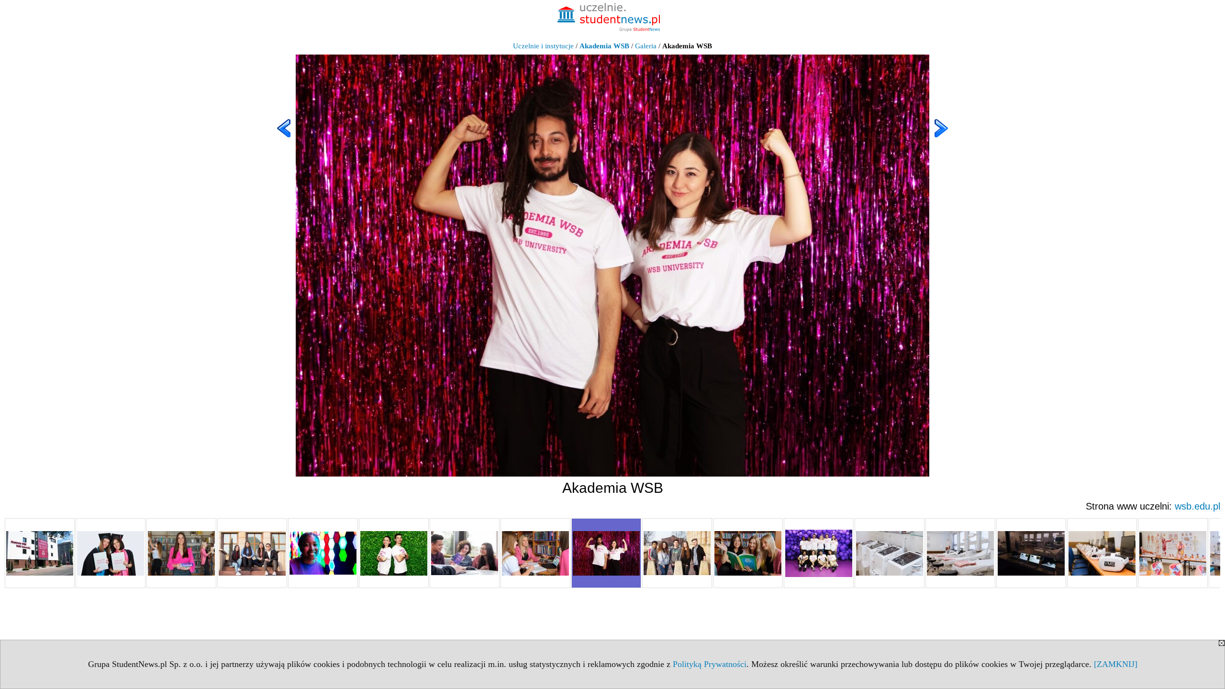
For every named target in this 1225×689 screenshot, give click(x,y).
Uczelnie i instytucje (543, 46)
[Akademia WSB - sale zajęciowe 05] (1172, 553)
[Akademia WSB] (39, 553)
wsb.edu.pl (1197, 506)
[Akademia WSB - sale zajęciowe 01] (889, 553)
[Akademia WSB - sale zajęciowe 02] (960, 553)
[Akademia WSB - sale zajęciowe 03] (1031, 553)
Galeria (646, 46)
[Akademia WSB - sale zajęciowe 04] (1102, 553)
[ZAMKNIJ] (1115, 664)
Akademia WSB (604, 46)
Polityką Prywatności (709, 664)
